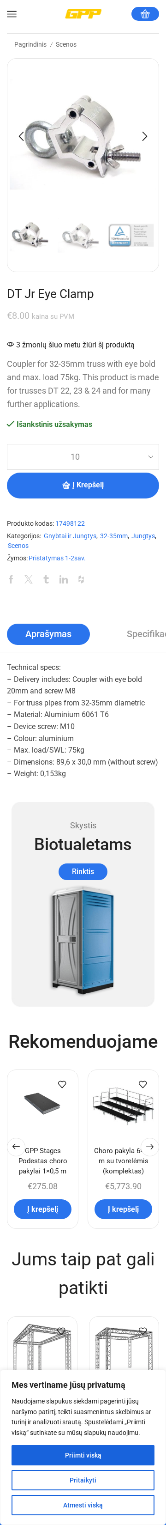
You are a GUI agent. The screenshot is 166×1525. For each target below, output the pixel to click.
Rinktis (83, 871)
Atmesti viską (83, 1505)
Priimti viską (83, 1455)
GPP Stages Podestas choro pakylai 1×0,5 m (42, 1161)
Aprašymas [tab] (48, 634)
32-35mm (114, 536)
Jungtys (143, 536)
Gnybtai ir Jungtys (70, 536)
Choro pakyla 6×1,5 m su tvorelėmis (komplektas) (123, 1161)
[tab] (48, 634)
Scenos (66, 44)
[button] (21, 136)
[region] (83, 1447)
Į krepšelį (88, 485)
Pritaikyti (83, 1480)
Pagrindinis (30, 44)
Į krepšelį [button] (42, 1209)
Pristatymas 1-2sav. (57, 558)
